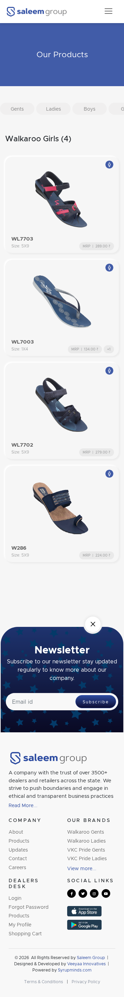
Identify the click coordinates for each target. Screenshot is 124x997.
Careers (17, 867)
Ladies (53, 108)
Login (15, 898)
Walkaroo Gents (85, 831)
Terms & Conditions (43, 981)
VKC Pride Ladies (87, 858)
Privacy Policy (86, 981)
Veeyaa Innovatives (86, 963)
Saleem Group (91, 957)
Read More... (23, 805)
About (16, 831)
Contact (18, 858)
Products (19, 840)
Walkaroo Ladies (86, 840)
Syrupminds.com (75, 970)
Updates (18, 849)
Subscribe (96, 701)
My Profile (20, 924)
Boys (89, 108)
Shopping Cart (25, 933)
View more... (81, 868)
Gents (17, 108)
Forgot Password (29, 907)
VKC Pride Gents (86, 849)
